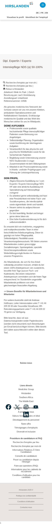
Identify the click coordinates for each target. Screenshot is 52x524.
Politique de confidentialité (26, 496)
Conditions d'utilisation (26, 502)
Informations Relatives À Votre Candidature (26, 451)
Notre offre (26, 424)
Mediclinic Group (26, 389)
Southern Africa (26, 397)
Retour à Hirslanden (15, 89)
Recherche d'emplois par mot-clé (21, 82)
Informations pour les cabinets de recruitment (26, 470)
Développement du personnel (26, 420)
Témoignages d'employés (26, 427)
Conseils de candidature (26, 456)
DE (37, 13)
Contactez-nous (26, 507)
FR (42, 13)
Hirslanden (26, 393)
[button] (43, 5)
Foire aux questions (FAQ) (26, 466)
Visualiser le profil (15, 17)
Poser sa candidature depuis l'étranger (26, 460)
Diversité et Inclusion (26, 431)
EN (46, 13)
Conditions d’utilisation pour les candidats (26, 476)
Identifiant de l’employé (37, 17)
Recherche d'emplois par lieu (19, 86)
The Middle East (26, 401)
